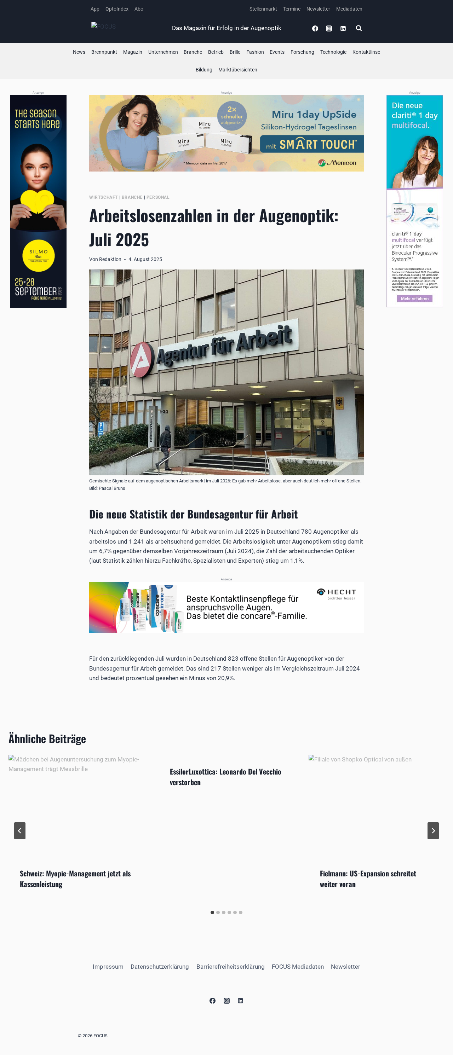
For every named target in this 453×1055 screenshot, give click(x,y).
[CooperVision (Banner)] (414, 201)
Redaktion (110, 259)
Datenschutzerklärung (160, 966)
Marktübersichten (237, 70)
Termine (291, 9)
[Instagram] (329, 28)
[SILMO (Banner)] (38, 201)
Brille (235, 52)
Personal (158, 197)
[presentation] (76, 806)
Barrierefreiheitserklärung (230, 966)
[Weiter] (433, 830)
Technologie (333, 52)
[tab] (212, 912)
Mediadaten (349, 9)
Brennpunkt (104, 52)
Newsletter (318, 9)
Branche (193, 52)
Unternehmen (163, 52)
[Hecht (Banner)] (226, 607)
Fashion (255, 52)
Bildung (204, 70)
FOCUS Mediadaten (298, 966)
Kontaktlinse (366, 52)
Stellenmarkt (263, 9)
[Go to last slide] (19, 830)
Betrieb (216, 52)
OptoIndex (116, 9)
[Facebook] (315, 28)
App (95, 9)
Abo (138, 9)
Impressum (108, 966)
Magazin (132, 52)
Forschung (302, 52)
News (79, 52)
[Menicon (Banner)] (226, 133)
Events (277, 52)
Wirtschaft (103, 197)
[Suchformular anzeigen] (358, 28)
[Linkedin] (343, 28)
